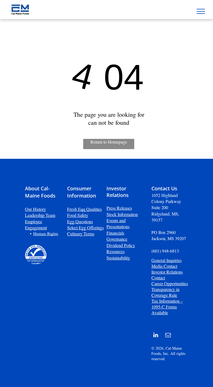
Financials (115, 233)
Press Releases (119, 208)
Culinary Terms (80, 234)
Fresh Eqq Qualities (84, 209)
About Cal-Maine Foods (40, 192)
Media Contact (164, 266)
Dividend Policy (120, 245)
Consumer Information (81, 192)
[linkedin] (155, 336)
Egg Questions (80, 221)
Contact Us (164, 188)
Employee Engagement (36, 224)
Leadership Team (40, 215)
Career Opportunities (169, 283)
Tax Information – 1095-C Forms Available (167, 306)
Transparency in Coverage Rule (165, 292)
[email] (168, 336)
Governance (116, 239)
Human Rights (45, 233)
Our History (35, 209)
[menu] (201, 11)
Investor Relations (117, 191)
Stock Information (122, 214)
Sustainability (118, 258)
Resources (115, 251)
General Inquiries (166, 260)
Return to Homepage (108, 142)
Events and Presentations (118, 223)
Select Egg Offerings (85, 227)
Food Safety (77, 215)
